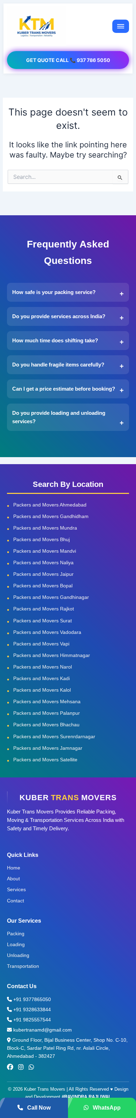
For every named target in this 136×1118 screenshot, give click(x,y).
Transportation (23, 966)
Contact (15, 900)
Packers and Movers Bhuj (41, 539)
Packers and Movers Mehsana (47, 701)
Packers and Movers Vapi (41, 644)
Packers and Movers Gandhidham (51, 516)
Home (13, 868)
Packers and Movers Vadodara (47, 632)
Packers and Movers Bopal (43, 585)
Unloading (18, 955)
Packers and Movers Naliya (43, 562)
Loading (16, 944)
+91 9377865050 (31, 999)
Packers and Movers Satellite (45, 759)
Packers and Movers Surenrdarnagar (54, 736)
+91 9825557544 (31, 1019)
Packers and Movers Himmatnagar (51, 655)
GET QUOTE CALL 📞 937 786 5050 (68, 60)
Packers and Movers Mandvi (44, 551)
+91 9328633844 (31, 1009)
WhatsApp (106, 1108)
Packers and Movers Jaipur (43, 574)
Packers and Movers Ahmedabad (49, 505)
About (13, 878)
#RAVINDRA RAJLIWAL (86, 1096)
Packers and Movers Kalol (42, 690)
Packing (15, 933)
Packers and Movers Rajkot (43, 609)
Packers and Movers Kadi (41, 678)
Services (16, 889)
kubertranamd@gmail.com (42, 1030)
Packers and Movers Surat (42, 620)
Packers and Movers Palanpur (46, 713)
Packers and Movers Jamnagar (47, 748)
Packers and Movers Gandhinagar (51, 597)
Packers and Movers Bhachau (46, 724)
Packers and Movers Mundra (45, 528)
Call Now (38, 1108)
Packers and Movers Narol (42, 667)
